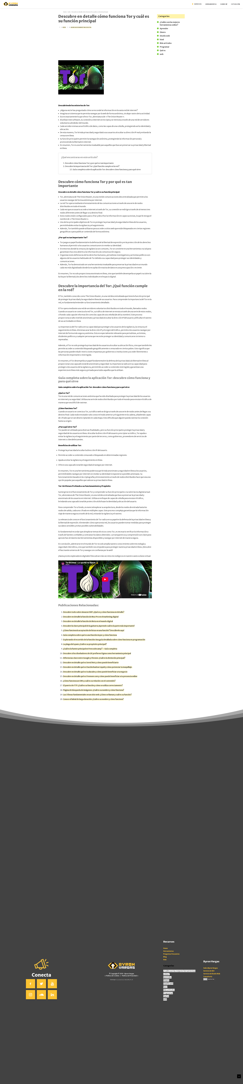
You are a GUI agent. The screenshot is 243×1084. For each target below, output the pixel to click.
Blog (165, 957)
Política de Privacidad (129, 976)
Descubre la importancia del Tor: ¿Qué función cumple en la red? (92, 166)
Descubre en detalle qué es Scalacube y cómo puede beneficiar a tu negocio (95, 672)
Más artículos (169, 990)
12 (132, 979)
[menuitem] (198, 4)
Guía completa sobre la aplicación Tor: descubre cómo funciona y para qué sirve (107, 169)
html (165, 987)
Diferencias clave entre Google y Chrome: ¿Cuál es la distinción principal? (94, 658)
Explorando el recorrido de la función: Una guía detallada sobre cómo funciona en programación (104, 639)
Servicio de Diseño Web (211, 974)
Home (65, 12)
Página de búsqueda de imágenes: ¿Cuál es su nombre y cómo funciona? (93, 690)
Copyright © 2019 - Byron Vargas (122, 974)
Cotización (235, 4)
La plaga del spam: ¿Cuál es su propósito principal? (85, 644)
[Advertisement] (105, 44)
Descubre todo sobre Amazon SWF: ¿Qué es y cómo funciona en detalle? (93, 612)
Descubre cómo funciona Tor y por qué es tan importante (89, 163)
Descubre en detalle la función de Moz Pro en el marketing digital (90, 617)
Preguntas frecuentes (171, 954)
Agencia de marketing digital (81, 27)
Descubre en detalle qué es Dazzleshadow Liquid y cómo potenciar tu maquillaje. (97, 667)
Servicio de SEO (208, 971)
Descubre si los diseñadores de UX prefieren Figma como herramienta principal (97, 653)
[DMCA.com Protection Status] (209, 980)
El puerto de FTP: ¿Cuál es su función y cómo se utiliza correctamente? (93, 685)
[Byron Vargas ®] (10, 3)
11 (130, 979)
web (69, 12)
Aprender (167, 977)
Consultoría (207, 976)
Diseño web (168, 983)
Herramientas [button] (211, 4)
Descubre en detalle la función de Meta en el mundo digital (88, 621)
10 (128, 979)
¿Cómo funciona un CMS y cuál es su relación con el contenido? (89, 681)
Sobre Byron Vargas (210, 968)
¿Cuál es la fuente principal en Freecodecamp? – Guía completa (90, 649)
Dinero (166, 980)
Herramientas (168, 951)
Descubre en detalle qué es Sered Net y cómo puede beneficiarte (91, 662)
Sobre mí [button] (223, 4)
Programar (168, 993)
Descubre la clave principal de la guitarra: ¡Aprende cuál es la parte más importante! (99, 626)
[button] (30, 983)
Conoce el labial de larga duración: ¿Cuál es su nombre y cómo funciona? (93, 699)
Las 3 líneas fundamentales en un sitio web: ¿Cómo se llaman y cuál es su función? (97, 694)
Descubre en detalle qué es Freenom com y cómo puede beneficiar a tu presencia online (100, 676)
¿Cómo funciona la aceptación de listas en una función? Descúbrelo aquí (93, 630)
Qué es (166, 996)
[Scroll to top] (239, 1076)
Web (164, 960)
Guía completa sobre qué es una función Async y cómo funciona (90, 635)
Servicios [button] (198, 4)
